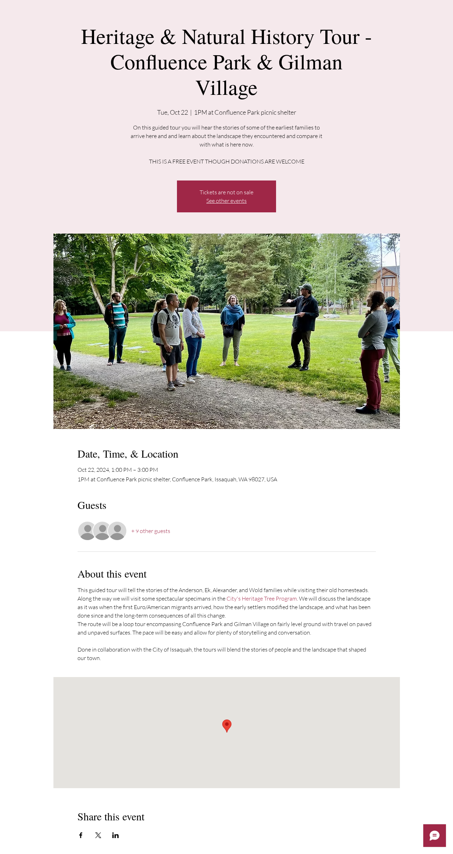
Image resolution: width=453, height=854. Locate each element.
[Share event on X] (98, 835)
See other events (226, 200)
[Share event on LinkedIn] (115, 835)
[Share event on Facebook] (81, 835)
